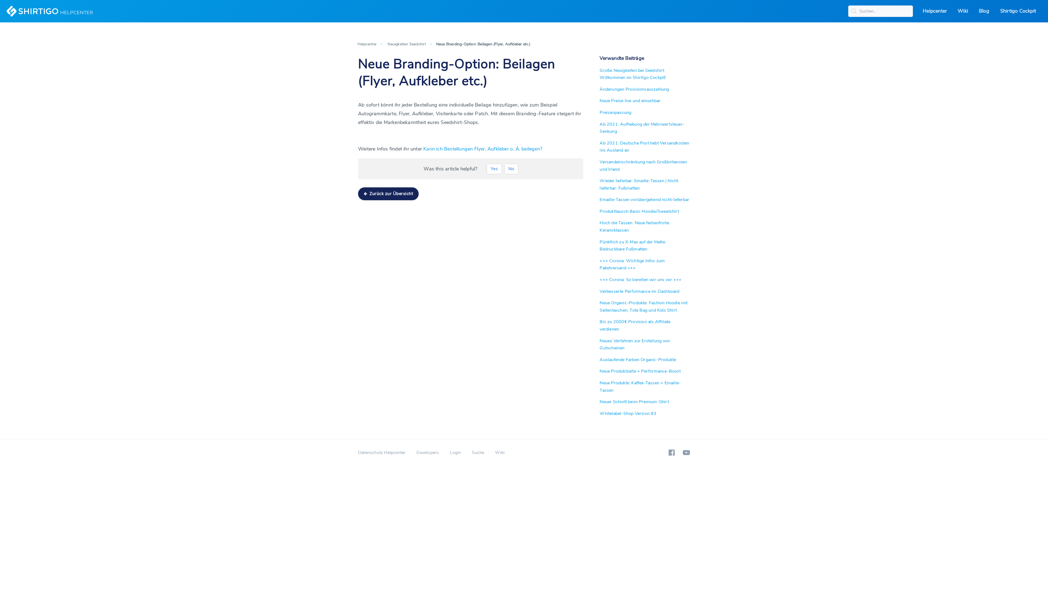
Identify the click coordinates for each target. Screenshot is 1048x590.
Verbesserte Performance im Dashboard (639, 291)
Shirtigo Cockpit (1018, 11)
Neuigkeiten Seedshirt (407, 44)
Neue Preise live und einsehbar (630, 101)
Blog (984, 11)
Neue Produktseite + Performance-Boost (640, 371)
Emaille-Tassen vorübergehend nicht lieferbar (644, 200)
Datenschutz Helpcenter (382, 453)
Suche (478, 453)
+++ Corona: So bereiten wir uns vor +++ (640, 280)
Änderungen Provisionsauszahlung (634, 89)
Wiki (963, 11)
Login (455, 453)
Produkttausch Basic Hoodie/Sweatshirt (639, 211)
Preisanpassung (615, 113)
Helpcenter (935, 11)
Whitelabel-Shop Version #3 (628, 414)
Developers (427, 453)
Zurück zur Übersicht (390, 194)
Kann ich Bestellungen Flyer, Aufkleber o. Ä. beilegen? (482, 149)
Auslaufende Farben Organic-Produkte (638, 360)
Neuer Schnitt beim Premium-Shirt (634, 402)
